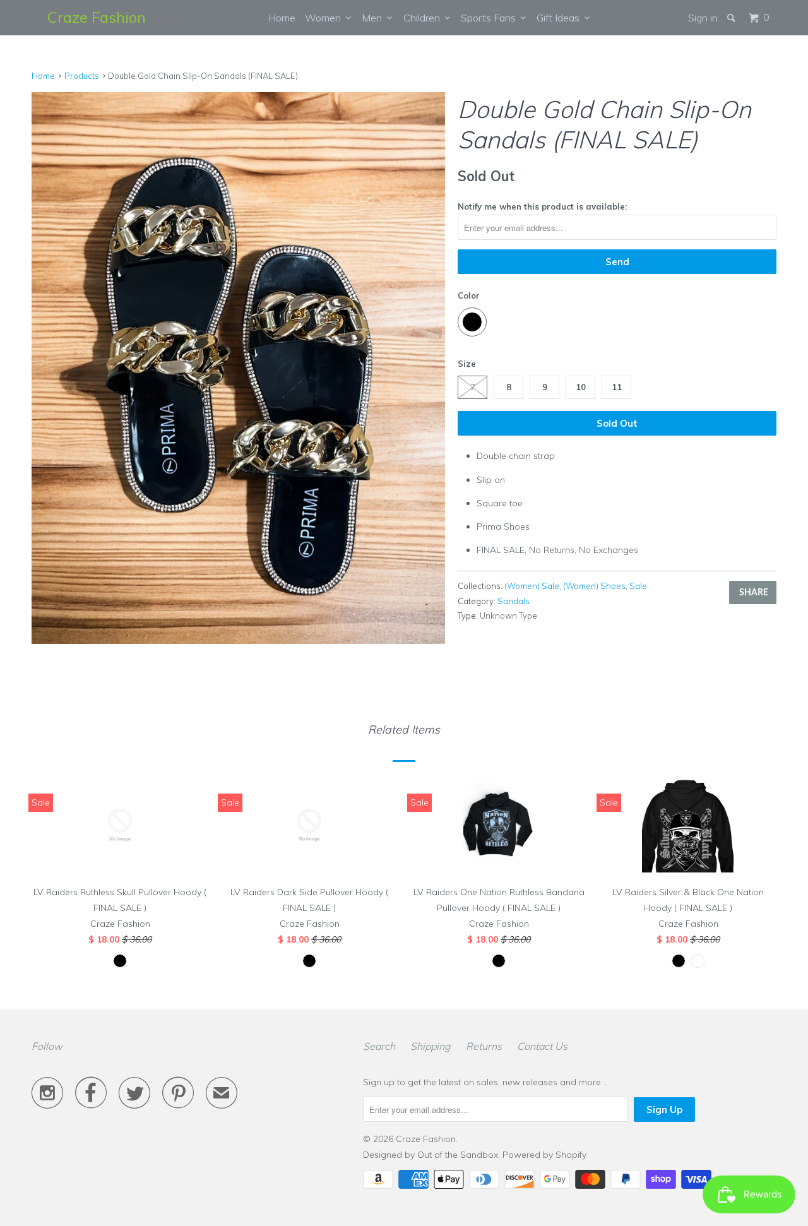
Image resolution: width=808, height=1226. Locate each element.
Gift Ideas (561, 17)
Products (81, 76)
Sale (638, 586)
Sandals (513, 601)
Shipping (430, 1046)
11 (617, 387)
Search (379, 1046)
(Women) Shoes (594, 586)
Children (424, 17)
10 (581, 387)
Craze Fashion (96, 17)
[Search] (732, 17)
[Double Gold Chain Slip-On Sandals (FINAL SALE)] (238, 367)
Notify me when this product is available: (542, 206)
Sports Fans (491, 17)
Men (374, 17)
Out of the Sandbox (457, 1154)
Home (281, 17)
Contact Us (542, 1046)
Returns (484, 1046)
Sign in (703, 17)
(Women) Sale (531, 586)
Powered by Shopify (544, 1154)
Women (325, 17)
